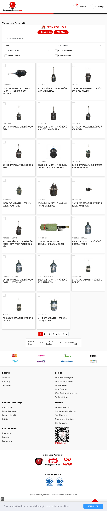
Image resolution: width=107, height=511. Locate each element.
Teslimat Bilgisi (61, 397)
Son (65, 334)
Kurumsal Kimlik (9, 415)
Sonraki (56, 334)
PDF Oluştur (62, 32)
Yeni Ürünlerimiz (62, 415)
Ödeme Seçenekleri (64, 381)
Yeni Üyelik (7, 385)
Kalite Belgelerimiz (10, 411)
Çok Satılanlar (64, 56)
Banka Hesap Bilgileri (64, 377)
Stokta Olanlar (65, 51)
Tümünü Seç (46, 32)
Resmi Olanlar (14, 56)
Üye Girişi (6, 381)
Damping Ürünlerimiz (64, 419)
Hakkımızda (7, 407)
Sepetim (6, 377)
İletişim (5, 419)
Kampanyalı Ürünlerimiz (65, 411)
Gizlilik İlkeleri (61, 385)
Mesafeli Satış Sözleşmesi (66, 393)
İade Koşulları (61, 389)
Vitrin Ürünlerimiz (62, 407)
